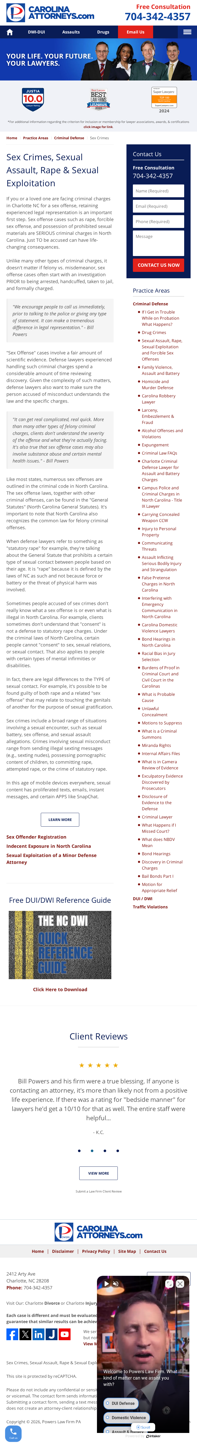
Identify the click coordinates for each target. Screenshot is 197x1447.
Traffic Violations (150, 907)
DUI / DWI (142, 898)
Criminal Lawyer (157, 817)
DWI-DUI (36, 32)
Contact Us (147, 154)
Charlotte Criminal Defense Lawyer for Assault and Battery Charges (161, 470)
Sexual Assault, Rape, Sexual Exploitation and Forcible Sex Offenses (162, 350)
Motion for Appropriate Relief (159, 887)
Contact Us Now (159, 265)
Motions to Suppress (162, 723)
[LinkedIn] (38, 1334)
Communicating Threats (157, 546)
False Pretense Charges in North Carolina (158, 584)
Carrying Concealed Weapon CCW (161, 517)
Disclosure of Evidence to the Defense (157, 803)
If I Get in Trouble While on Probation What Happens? (160, 318)
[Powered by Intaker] (153, 1436)
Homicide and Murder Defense (157, 384)
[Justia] (51, 1334)
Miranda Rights (156, 745)
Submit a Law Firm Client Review (99, 1191)
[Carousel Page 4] (117, 1150)
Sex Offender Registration (36, 837)
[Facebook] (12, 1334)
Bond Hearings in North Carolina (158, 642)
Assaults (71, 32)
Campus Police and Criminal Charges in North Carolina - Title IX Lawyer (162, 497)
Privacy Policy (96, 1251)
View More (98, 1173)
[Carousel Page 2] (92, 1150)
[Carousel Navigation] (98, 1150)
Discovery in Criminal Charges (162, 865)
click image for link (98, 127)
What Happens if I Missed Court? (159, 828)
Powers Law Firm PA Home (50, 12)
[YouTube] (65, 1334)
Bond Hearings (156, 853)
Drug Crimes (154, 332)
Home (38, 1251)
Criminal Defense (150, 304)
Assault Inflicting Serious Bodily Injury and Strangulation (161, 563)
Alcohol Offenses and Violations (162, 433)
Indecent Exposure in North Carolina (48, 846)
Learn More (60, 819)
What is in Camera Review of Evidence (160, 765)
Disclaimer (63, 1251)
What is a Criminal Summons (159, 734)
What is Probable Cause (158, 697)
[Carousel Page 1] (79, 1150)
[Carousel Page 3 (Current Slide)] (104, 1150)
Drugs (103, 32)
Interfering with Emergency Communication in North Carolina (160, 607)
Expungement (155, 445)
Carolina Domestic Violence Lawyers (160, 628)
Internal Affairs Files (161, 753)
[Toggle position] (169, 1284)
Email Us (135, 32)
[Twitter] (25, 1334)
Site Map (127, 1251)
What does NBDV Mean (158, 842)
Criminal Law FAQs (159, 453)
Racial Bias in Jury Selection (158, 656)
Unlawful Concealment (155, 711)
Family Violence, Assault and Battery (161, 370)
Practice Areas (151, 290)
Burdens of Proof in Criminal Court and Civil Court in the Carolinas (161, 677)
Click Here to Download (60, 989)
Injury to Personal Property (159, 532)
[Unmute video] (106, 1284)
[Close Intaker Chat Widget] (180, 1284)
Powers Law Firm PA (61, 1422)
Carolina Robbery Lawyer (158, 399)
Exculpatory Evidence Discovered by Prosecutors (162, 782)
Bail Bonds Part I (157, 876)
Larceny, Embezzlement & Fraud (158, 416)
